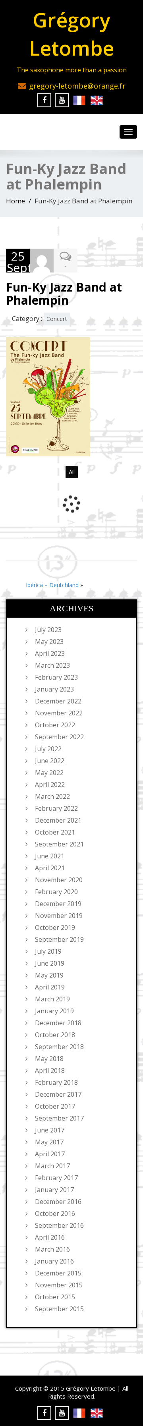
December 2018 (58, 1023)
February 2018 (56, 1082)
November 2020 (59, 880)
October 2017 (55, 1106)
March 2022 (52, 796)
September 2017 (59, 1118)
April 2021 (50, 868)
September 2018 (59, 1047)
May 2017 (49, 1142)
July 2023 (48, 630)
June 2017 (49, 1130)
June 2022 (49, 761)
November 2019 (59, 916)
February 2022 (56, 808)
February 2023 (56, 677)
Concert (56, 319)
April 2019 (50, 987)
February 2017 (56, 1178)
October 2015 (55, 1297)
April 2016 (50, 1237)
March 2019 (52, 999)
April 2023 (50, 653)
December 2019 (58, 904)
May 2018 (49, 1059)
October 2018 (55, 1035)
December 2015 (58, 1273)
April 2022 (50, 784)
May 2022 (49, 773)
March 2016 (52, 1249)
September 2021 (59, 844)
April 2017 (50, 1154)
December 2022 (58, 701)
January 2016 (54, 1261)
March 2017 (52, 1166)
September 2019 (59, 939)
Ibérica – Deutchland (52, 585)
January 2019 (54, 1011)
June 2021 (49, 856)
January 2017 (54, 1190)
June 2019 (49, 963)
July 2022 (48, 749)
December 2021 (58, 820)
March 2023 (52, 665)
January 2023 (54, 689)
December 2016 (58, 1202)
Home (15, 200)
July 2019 (48, 951)
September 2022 (59, 737)
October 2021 (55, 832)
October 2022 (55, 725)
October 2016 (55, 1213)
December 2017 (58, 1094)
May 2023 (49, 641)
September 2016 (59, 1225)
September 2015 (59, 1309)
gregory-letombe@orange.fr (77, 86)
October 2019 (55, 927)
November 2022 (59, 713)
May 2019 (49, 975)
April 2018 (50, 1070)
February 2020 (56, 892)
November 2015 (59, 1285)
